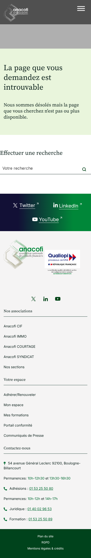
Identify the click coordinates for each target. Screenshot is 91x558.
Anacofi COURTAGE (19, 347)
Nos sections (14, 367)
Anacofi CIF (13, 326)
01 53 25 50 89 (40, 519)
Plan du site (46, 536)
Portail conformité (18, 425)
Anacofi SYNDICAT (19, 357)
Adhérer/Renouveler (20, 395)
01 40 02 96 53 (39, 509)
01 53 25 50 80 (41, 489)
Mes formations (16, 415)
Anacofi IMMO (15, 336)
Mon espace (14, 405)
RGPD (45, 542)
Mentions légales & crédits (45, 548)
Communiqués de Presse (24, 436)
